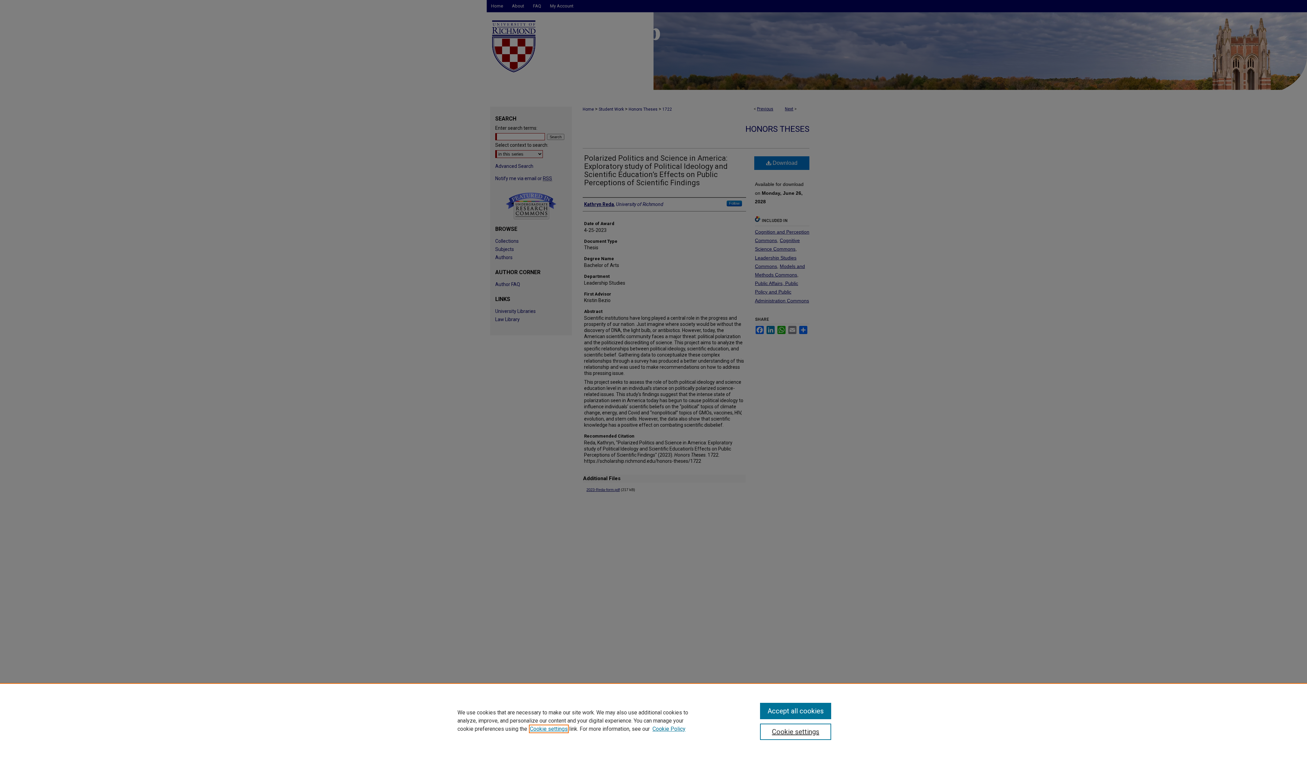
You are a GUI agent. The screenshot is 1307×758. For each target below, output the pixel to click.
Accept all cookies (796, 711)
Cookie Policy (668, 729)
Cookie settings (549, 729)
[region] (653, 720)
